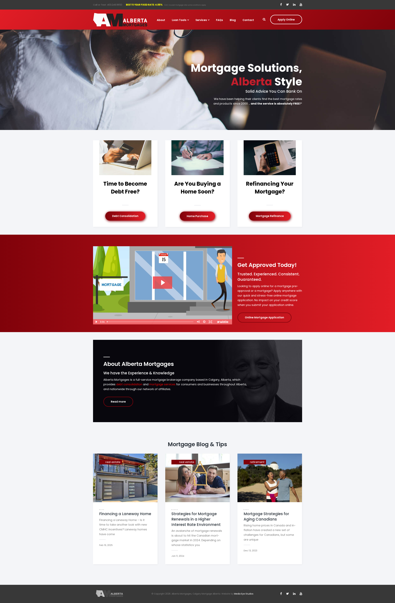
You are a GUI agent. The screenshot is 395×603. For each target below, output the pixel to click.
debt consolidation (129, 384)
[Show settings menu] (204, 321)
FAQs (219, 20)
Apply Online (286, 19)
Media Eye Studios (243, 593)
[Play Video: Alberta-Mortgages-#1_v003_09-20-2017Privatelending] (162, 282)
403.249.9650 (114, 4)
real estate (112, 462)
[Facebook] (281, 4)
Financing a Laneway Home (125, 513)
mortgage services (162, 384)
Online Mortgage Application (264, 317)
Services (201, 20)
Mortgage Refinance (270, 216)
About (161, 20)
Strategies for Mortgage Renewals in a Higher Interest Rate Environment (196, 519)
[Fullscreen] (210, 321)
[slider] (150, 321)
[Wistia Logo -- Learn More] (223, 321)
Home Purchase (197, 216)
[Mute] (198, 321)
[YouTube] (301, 4)
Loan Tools (179, 20)
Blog (233, 20)
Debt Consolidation (125, 216)
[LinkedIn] (294, 4)
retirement (257, 462)
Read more (118, 401)
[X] (287, 4)
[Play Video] (96, 321)
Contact (248, 20)
